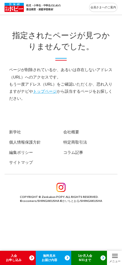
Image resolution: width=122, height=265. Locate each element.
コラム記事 (73, 152)
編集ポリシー (21, 152)
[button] (115, 258)
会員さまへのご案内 (103, 7)
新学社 (15, 132)
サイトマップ (21, 162)
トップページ (45, 91)
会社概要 (71, 132)
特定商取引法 (75, 142)
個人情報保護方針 (25, 142)
